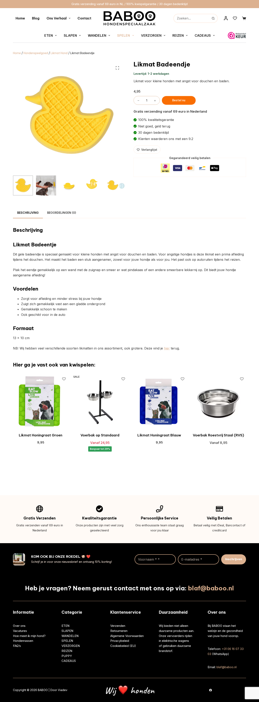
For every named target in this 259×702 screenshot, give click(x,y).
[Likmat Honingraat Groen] (40, 402)
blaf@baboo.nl (211, 588)
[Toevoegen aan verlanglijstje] (64, 378)
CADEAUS (203, 35)
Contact (84, 18)
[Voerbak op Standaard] (99, 402)
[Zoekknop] (213, 18)
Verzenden (117, 626)
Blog (35, 18)
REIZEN (178, 35)
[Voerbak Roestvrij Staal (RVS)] (218, 402)
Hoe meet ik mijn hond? (29, 636)
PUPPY (67, 656)
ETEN (48, 35)
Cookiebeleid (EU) (123, 646)
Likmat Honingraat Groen (40, 435)
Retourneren (118, 631)
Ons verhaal (57, 18)
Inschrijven (233, 559)
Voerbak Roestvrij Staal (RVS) (218, 435)
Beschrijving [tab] (28, 212)
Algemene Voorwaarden (127, 636)
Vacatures (20, 631)
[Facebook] (210, 690)
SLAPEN (70, 35)
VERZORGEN (151, 35)
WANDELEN (97, 35)
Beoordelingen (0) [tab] (61, 212)
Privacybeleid (119, 641)
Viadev (63, 689)
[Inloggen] (226, 18)
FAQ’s (17, 646)
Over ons (19, 626)
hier (167, 348)
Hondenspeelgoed (35, 53)
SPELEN (123, 35)
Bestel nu (178, 100)
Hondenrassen (23, 641)
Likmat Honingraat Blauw (159, 435)
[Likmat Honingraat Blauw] (159, 402)
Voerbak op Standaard (100, 435)
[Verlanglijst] (235, 18)
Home (20, 18)
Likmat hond (59, 53)
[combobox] (191, 18)
